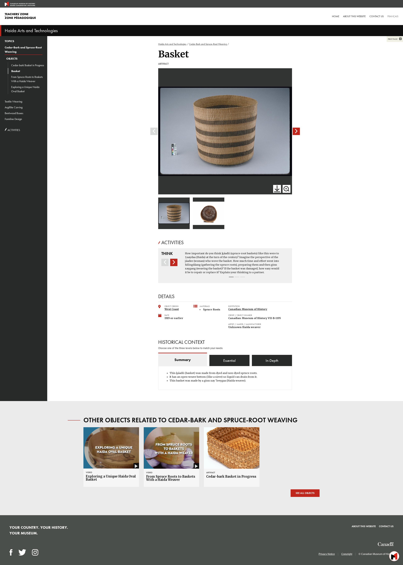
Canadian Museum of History (247, 309)
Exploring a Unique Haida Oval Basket (25, 89)
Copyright (346, 554)
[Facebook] (10, 552)
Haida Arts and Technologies (172, 44)
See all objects (305, 493)
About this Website (354, 16)
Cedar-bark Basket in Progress (27, 65)
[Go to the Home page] (20, 4)
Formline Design (13, 119)
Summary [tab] (182, 359)
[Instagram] (35, 552)
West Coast (172, 309)
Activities (13, 130)
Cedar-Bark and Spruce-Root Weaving (23, 49)
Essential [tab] (229, 360)
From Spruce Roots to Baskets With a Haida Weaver (27, 79)
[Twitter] (22, 552)
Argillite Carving (14, 107)
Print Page (392, 39)
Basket (15, 71)
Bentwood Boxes (14, 113)
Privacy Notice (327, 554)
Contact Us (376, 16)
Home (335, 16)
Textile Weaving (13, 101)
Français (392, 16)
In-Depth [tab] (272, 360)
